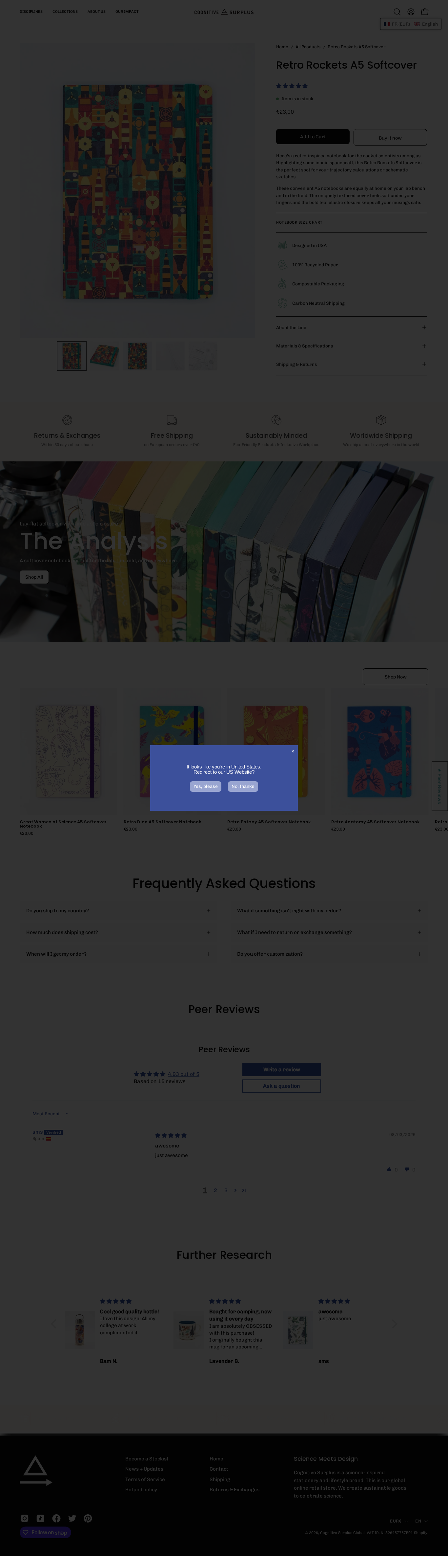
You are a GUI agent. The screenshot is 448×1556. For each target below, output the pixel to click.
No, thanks (243, 786)
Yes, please (205, 786)
